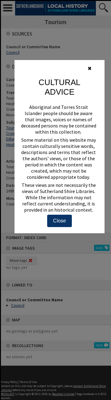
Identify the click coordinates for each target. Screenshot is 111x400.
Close (59, 220)
